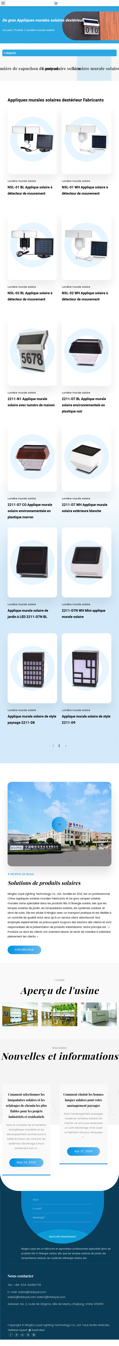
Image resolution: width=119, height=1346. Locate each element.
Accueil (6, 30)
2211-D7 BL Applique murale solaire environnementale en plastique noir (84, 405)
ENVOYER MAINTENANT (62, 1237)
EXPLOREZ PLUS (24, 950)
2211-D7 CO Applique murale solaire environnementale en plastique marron (30, 511)
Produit (18, 30)
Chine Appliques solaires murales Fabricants (36, 899)
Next (2, 1026)
